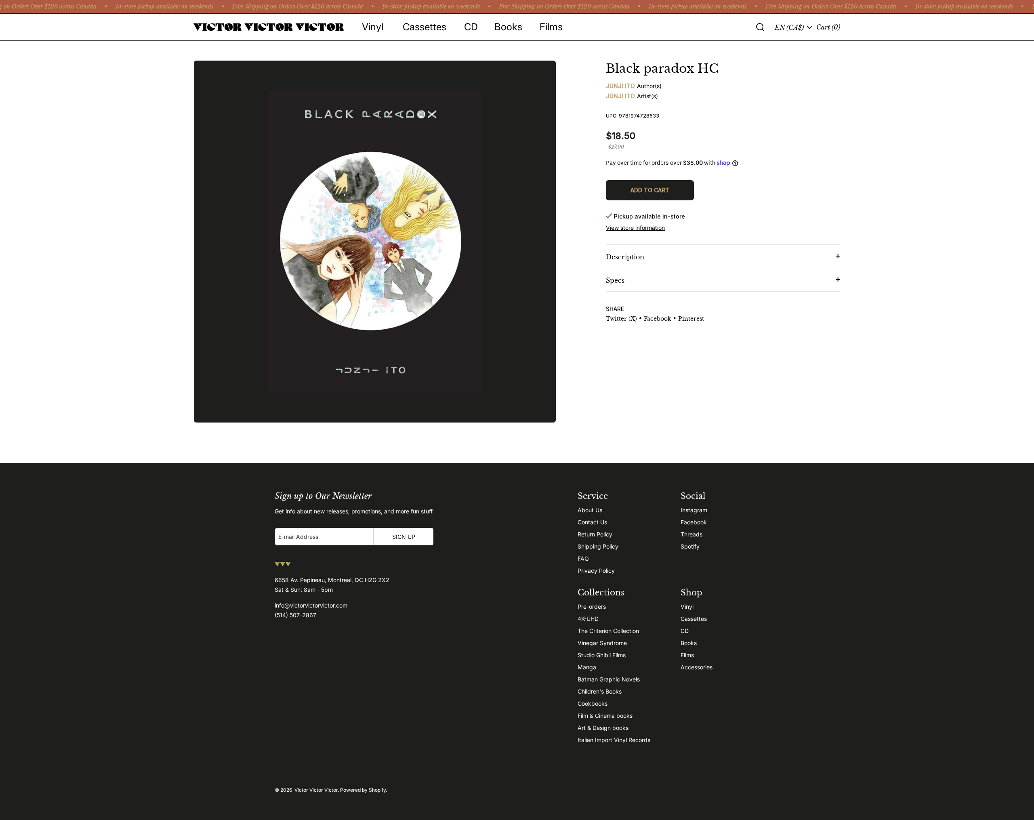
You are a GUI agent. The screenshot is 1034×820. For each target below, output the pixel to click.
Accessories (696, 667)
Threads (691, 534)
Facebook (694, 522)
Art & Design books (603, 727)
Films (687, 655)
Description (625, 257)
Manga (587, 667)
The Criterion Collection (608, 630)
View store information (635, 227)
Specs (615, 280)
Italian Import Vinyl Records (614, 739)
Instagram (694, 510)
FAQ (583, 558)
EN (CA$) (789, 27)
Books (689, 642)
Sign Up (403, 536)
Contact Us (592, 522)
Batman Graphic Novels (609, 679)
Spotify (690, 546)
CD (685, 630)
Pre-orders (592, 606)
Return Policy (595, 534)
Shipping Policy (598, 546)
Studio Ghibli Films (602, 655)
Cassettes (694, 618)
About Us (590, 510)
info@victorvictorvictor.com (311, 605)
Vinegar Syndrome (602, 642)
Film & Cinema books (605, 715)
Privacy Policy (596, 570)
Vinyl (687, 606)
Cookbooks (592, 703)
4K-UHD (588, 618)
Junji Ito (620, 85)
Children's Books (600, 691)
